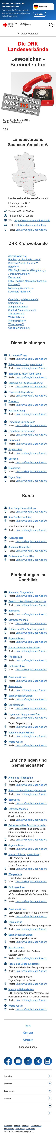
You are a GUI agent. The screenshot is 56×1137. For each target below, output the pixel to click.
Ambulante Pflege (17, 355)
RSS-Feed (19, 1128)
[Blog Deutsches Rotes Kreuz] (48, 1061)
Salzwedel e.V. (16, 302)
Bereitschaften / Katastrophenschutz (27, 601)
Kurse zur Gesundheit (19, 547)
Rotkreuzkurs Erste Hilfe (21, 556)
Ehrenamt (13, 401)
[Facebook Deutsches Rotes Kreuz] (8, 1061)
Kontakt (17, 1125)
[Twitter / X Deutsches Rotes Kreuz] (38, 1061)
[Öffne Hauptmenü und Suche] (52, 25)
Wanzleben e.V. (16, 313)
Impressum (9, 1128)
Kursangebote (15, 537)
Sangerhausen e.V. (18, 306)
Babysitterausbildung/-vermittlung (25, 364)
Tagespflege (14, 477)
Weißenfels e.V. (16, 317)
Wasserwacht (15, 741)
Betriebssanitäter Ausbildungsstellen (27, 629)
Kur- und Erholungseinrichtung (24, 647)
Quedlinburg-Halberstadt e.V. (23, 299)
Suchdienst (14, 467)
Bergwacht (14, 610)
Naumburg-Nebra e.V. (19, 291)
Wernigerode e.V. (17, 320)
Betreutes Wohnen (18, 619)
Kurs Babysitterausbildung (22, 508)
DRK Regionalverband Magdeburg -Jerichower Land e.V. (27, 271)
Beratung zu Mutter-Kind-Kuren (24, 373)
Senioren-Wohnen (17, 677)
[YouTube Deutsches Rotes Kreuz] (18, 1061)
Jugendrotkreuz (16, 638)
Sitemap (25, 1125)
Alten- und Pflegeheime (20, 592)
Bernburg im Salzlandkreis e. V (24, 259)
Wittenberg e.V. (16, 324)
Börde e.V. (13, 266)
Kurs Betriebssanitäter (20, 517)
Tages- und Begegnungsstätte (24, 714)
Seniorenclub (15, 686)
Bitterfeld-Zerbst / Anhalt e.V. (23, 263)
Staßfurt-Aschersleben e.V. (22, 310)
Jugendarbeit (15, 449)
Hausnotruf (14, 440)
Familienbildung (16, 410)
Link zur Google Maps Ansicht (31, 229)
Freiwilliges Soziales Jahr (21, 421)
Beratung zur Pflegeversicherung (25, 382)
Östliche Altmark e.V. (19, 327)
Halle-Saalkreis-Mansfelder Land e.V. (27, 280)
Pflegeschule (15, 656)
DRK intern (30, 1128)
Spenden (13, 458)
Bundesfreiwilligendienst (21, 392)
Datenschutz (36, 1125)
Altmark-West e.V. (17, 255)
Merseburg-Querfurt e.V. (21, 288)
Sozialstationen (16, 704)
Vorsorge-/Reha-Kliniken (21, 732)
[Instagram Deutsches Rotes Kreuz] (28, 1061)
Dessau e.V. (14, 277)
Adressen (8, 1125)
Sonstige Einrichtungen (20, 695)
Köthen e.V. (14, 284)
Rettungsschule (16, 666)
